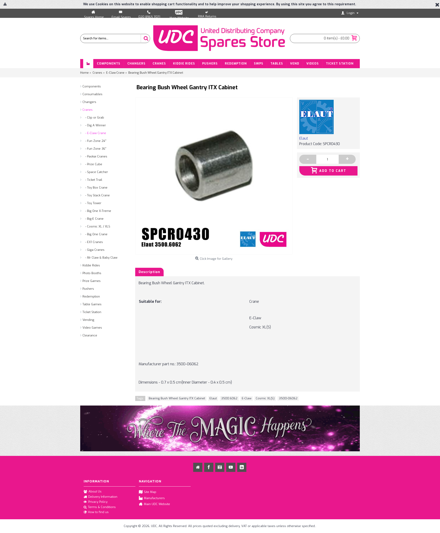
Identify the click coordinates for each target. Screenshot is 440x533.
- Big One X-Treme (96, 211)
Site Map (150, 492)
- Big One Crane (94, 234)
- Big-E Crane (93, 219)
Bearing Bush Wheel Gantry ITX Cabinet (177, 398)
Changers (89, 102)
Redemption (91, 296)
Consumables (92, 94)
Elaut (303, 138)
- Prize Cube (92, 164)
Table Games (92, 304)
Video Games (92, 328)
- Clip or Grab (93, 117)
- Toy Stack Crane (96, 195)
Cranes (87, 110)
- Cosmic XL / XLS (96, 226)
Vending (88, 320)
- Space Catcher (95, 172)
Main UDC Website (157, 504)
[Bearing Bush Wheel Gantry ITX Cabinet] (213, 175)
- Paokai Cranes (94, 156)
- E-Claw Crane (94, 133)
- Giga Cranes (93, 250)
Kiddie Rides (91, 265)
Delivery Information (102, 497)
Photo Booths (91, 273)
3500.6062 (229, 398)
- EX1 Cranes (92, 242)
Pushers (88, 289)
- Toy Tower (91, 203)
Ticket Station (91, 312)
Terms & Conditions (102, 507)
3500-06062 (288, 398)
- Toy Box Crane (94, 187)
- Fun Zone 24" (94, 141)
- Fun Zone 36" (94, 149)
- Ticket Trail (92, 180)
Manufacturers (154, 498)
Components (91, 86)
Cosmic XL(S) (265, 398)
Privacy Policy (97, 502)
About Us (95, 491)
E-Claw (246, 398)
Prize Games (91, 281)
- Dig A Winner (94, 125)
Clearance (89, 335)
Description (149, 272)
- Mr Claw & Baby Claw (99, 258)
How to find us (98, 512)
